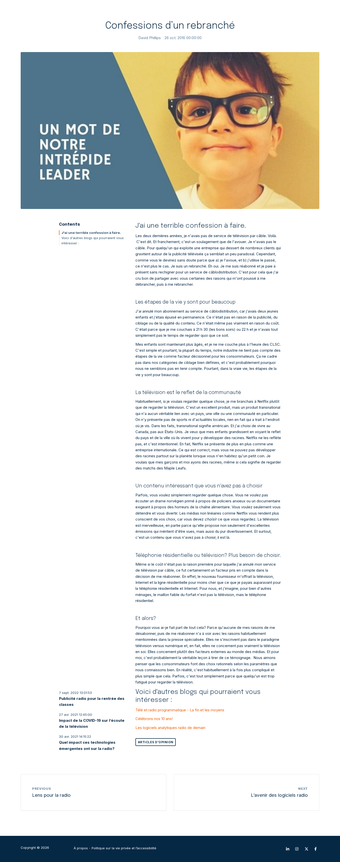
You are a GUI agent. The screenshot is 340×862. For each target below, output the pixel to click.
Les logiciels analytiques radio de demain (170, 727)
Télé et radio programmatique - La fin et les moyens (179, 710)
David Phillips (149, 37)
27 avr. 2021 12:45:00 (75, 715)
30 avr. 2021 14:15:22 (75, 736)
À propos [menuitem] (81, 848)
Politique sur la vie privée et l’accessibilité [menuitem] (124, 848)
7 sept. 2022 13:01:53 (75, 693)
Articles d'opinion (155, 742)
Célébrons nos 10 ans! (154, 718)
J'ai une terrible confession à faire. (91, 233)
